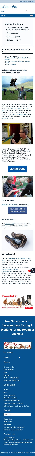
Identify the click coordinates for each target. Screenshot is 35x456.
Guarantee (7, 424)
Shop (2, 11)
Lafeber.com (9, 224)
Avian (14, 64)
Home (21, 1)
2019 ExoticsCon (7, 118)
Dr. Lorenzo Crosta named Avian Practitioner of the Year (17, 29)
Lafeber (8, 7)
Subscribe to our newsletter (13, 430)
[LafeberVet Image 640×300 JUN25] (17, 309)
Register (27, 1)
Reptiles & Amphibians (11, 378)
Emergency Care (9, 367)
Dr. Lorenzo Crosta (20, 114)
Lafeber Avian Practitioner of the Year (16, 406)
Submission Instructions (12, 401)
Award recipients (13, 37)
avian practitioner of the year (21, 61)
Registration (8, 422)
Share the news (13, 33)
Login (32, 1)
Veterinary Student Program (13, 403)
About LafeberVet (9, 395)
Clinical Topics (9, 370)
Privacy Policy (4, 452)
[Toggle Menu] (31, 15)
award (7, 62)
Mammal (7, 375)
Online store (8, 419)
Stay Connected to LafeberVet (14, 427)
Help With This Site (10, 398)
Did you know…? (14, 40)
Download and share (9, 205)
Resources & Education (12, 380)
